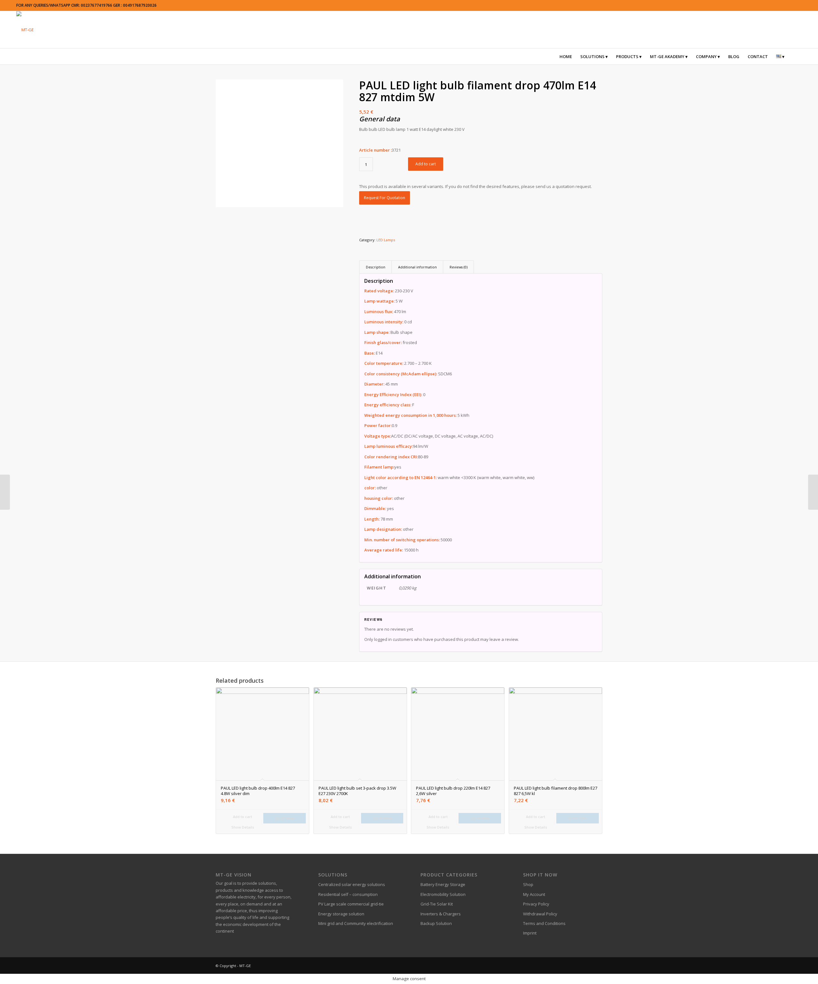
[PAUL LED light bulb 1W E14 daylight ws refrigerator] (5, 492)
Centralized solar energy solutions (351, 884)
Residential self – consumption (348, 894)
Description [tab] (375, 267)
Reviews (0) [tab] (458, 267)
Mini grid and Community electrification (355, 923)
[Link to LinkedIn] (588, 965)
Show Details (242, 827)
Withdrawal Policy (540, 914)
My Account (534, 894)
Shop (528, 884)
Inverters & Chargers (441, 914)
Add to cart (425, 164)
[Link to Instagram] (578, 965)
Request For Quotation (384, 197)
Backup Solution (436, 923)
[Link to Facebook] (559, 965)
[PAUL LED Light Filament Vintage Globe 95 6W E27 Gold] (813, 492)
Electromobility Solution (443, 894)
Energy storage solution (341, 914)
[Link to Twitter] (569, 965)
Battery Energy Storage (443, 884)
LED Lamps (385, 239)
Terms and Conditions (544, 923)
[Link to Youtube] (597, 965)
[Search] (793, 56)
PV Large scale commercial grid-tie (351, 904)
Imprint (529, 933)
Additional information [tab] (417, 267)
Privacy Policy (536, 904)
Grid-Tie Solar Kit (437, 904)
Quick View (284, 818)
